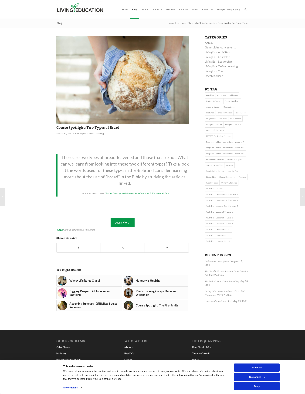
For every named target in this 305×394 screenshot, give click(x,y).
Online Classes (63, 347)
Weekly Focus (212, 183)
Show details (70, 387)
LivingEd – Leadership (218, 61)
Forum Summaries (224, 113)
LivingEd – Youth (215, 71)
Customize (255, 377)
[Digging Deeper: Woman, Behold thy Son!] (302, 197)
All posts (128, 347)
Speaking (229, 165)
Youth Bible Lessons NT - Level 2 (219, 218)
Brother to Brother (214, 101)
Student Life (211, 177)
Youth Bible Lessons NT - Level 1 (219, 212)
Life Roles (223, 119)
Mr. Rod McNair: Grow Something (222, 281)
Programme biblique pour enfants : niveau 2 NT (225, 148)
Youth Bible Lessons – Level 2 (218, 235)
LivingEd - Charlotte (233, 124)
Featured (90, 229)
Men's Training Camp (215, 130)
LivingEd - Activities (214, 124)
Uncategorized (214, 76)
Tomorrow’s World (201, 353)
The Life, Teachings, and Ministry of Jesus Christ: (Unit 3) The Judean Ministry (137, 193)
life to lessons (235, 119)
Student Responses (227, 177)
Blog (59, 23)
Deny (257, 386)
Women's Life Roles (229, 183)
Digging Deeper (230, 107)
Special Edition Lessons (215, 171)
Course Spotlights (73, 229)
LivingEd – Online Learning (221, 66)
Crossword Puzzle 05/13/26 (218, 301)
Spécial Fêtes (233, 171)
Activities (210, 95)
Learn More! (122, 222)
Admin (209, 42)
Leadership (61, 353)
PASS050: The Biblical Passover (218, 136)
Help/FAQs (129, 353)
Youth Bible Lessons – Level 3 (218, 241)
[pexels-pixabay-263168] (122, 80)
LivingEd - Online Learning (90, 133)
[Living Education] (80, 9)
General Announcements (220, 47)
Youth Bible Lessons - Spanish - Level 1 (222, 194)
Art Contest (222, 95)
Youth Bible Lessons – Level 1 (218, 229)
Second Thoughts (234, 159)
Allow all (257, 367)
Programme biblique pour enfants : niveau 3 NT (225, 154)
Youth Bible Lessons (214, 188)
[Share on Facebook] (79, 247)
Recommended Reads (215, 159)
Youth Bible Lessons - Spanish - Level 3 (222, 206)
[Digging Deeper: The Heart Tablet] (2, 197)
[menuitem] (125, 9)
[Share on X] (123, 247)
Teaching (242, 177)
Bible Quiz (234, 95)
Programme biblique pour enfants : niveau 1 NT (225, 142)
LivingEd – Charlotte (217, 57)
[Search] (245, 9)
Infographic (211, 119)
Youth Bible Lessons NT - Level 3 (219, 223)
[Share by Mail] (167, 247)
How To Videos (241, 113)
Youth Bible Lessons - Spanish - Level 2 (222, 200)
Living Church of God (201, 347)
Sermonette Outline (214, 165)
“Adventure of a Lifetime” (218, 261)
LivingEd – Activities (217, 52)
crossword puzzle (213, 107)
